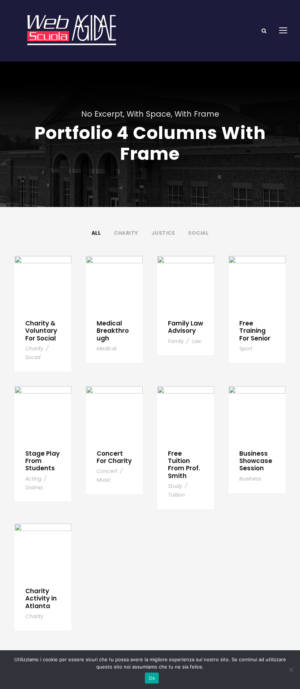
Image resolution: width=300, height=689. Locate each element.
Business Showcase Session (255, 461)
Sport (245, 348)
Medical (106, 348)
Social (198, 233)
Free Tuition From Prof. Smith (184, 464)
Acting (33, 478)
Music (104, 479)
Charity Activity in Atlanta (41, 598)
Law (196, 341)
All (96, 233)
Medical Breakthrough (113, 331)
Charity (126, 233)
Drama (33, 487)
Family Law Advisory (185, 327)
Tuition (176, 494)
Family (176, 341)
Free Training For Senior (254, 331)
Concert (107, 471)
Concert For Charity (114, 457)
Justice (163, 233)
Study (175, 486)
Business (250, 478)
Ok (152, 678)
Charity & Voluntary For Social (41, 331)
